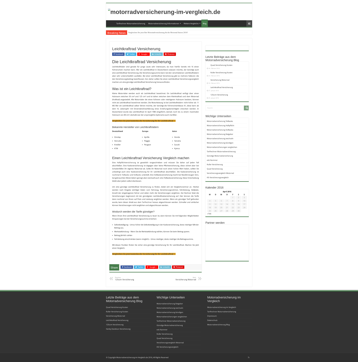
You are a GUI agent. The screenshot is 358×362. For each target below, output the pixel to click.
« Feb (209, 214)
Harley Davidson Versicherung (118, 329)
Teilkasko (125, 175)
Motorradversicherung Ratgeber (220, 134)
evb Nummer (212, 160)
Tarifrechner (147, 202)
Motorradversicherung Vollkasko (220, 130)
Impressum (212, 316)
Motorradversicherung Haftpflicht (220, 125)
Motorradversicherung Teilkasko (220, 121)
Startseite (111, 23)
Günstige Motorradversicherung (220, 156)
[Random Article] (249, 23)
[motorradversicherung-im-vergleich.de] (164, 11)
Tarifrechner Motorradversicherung (130, 23)
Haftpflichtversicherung (126, 163)
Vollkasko (137, 175)
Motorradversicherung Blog (218, 325)
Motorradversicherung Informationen (163, 23)
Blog (204, 23)
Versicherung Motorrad (186, 279)
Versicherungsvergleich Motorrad (220, 173)
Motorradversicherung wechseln (220, 138)
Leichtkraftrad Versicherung (221, 87)
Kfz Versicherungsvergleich (218, 177)
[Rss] (249, 357)
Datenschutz (212, 320)
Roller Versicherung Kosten (221, 73)
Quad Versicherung (215, 169)
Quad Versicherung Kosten (221, 65)
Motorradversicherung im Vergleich (221, 307)
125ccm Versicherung (124, 279)
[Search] (246, 108)
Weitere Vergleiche (191, 23)
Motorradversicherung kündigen (220, 143)
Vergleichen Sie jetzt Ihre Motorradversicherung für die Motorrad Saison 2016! (158, 32)
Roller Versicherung (215, 164)
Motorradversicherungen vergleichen (222, 147)
